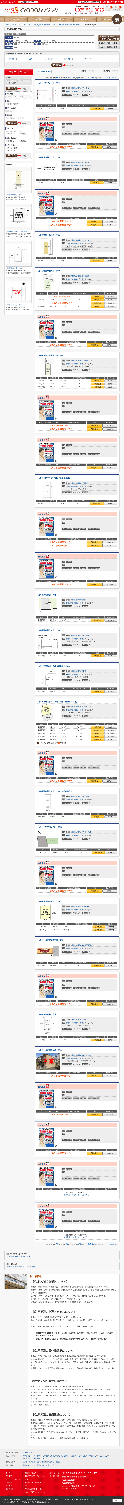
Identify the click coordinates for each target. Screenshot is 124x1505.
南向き (11, 150)
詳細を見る (97, 108)
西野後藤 (83, 1019)
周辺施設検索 (54, 1476)
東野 (51, 59)
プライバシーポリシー (13, 1479)
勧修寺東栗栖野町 (86, 945)
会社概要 (9, 1476)
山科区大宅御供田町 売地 (49, 901)
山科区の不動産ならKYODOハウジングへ (80, 1473)
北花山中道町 (103, 1456)
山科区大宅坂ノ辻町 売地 (49, 157)
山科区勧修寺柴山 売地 (15, 268)
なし (25, 118)
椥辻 (69, 59)
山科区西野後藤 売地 (47, 1014)
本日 (22, 131)
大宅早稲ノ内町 (85, 832)
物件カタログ (10, 1489)
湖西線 (58, 1462)
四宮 (16, 1256)
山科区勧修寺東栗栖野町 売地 (50, 940)
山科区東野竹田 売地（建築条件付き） (54, 666)
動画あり (24, 141)
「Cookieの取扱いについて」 (25, 1502)
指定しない (12, 118)
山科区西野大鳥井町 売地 (49, 235)
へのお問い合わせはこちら (76, 1195)
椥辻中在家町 (84, 276)
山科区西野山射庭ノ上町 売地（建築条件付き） (58, 702)
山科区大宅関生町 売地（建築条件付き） (55, 478)
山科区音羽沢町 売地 (14, 305)
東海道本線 (50, 1462)
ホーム (8, 1473)
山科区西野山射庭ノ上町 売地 (50, 355)
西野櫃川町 (93, 1456)
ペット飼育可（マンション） (35, 1492)
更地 (9, 104)
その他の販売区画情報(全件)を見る (52, 743)
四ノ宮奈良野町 (62, 1456)
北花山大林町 (82, 1456)
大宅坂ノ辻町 (84, 162)
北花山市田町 (27, 1458)
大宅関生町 (84, 483)
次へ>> (111, 78)
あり (20, 118)
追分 (33, 1267)
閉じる (117, 1500)
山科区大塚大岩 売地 (47, 595)
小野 (88, 59)
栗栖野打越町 (84, 635)
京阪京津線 (41, 1462)
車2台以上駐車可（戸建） (34, 1489)
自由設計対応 (13, 148)
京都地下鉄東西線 (72, 91)
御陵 (13, 59)
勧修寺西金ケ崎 (85, 1055)
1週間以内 (24, 134)
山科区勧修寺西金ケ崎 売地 (50, 1050)
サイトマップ (10, 1486)
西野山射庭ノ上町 (86, 360)
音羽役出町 (41, 1456)
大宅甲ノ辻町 (84, 88)
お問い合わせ (54, 1473)
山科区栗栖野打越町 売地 (49, 630)
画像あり (11, 141)
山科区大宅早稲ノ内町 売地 (50, 827)
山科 (32, 59)
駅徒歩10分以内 (30, 1473)
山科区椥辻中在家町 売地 (49, 271)
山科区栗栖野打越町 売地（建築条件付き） (56, 791)
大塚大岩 (83, 600)
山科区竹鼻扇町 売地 (14, 195)
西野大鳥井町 (84, 240)
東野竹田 (83, 671)
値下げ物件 (12, 83)
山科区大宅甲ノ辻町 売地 (49, 83)
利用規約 (9, 1482)
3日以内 (11, 134)
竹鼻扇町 (73, 1456)
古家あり (16, 104)
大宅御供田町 (84, 906)
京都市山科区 (75, 88)
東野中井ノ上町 (39, 1458)
